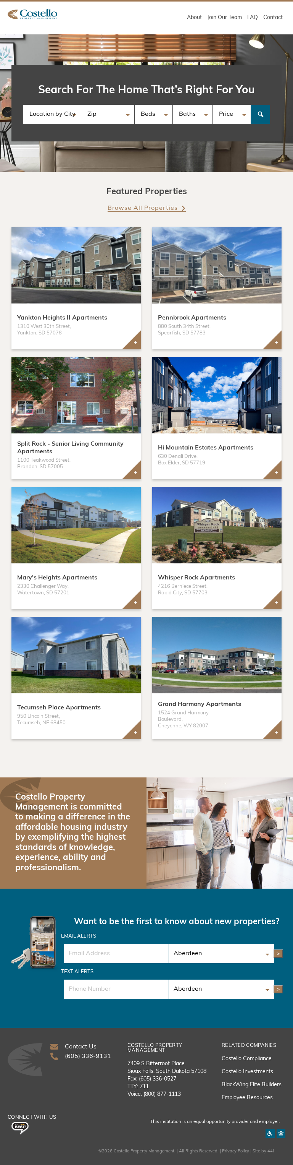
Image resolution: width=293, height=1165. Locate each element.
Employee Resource (246, 1098)
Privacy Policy (235, 1151)
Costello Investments (247, 1072)
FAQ (252, 18)
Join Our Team (224, 18)
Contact (273, 18)
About (194, 18)
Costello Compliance (247, 1059)
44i (270, 1151)
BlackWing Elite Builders (252, 1085)
